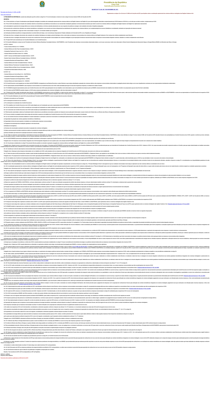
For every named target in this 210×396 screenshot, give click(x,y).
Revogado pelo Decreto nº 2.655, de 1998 (10, 12)
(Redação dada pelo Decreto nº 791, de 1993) (37, 260)
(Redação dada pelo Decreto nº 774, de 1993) (178, 204)
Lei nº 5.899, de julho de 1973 (80, 246)
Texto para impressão (6, 14)
